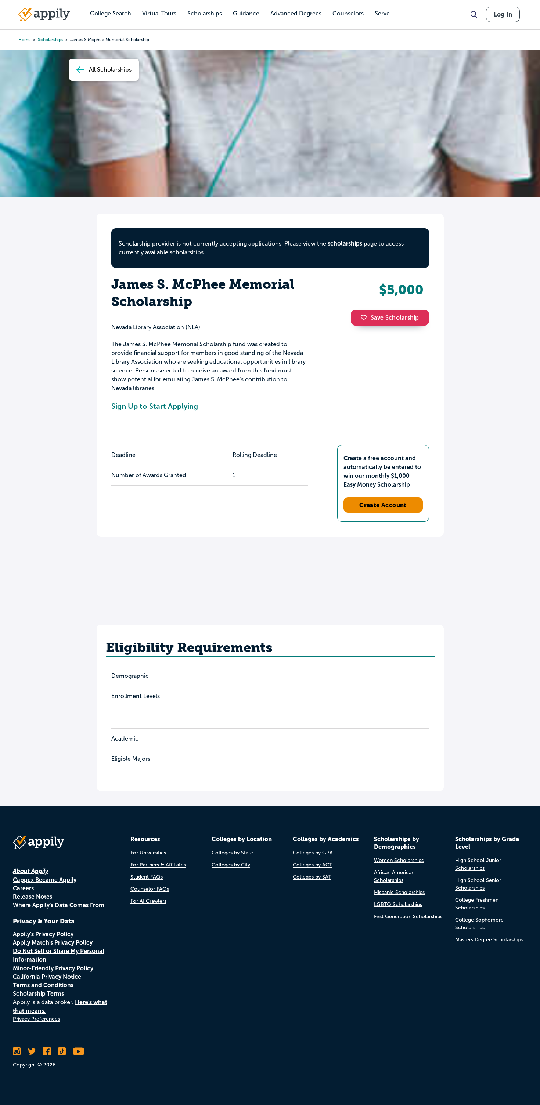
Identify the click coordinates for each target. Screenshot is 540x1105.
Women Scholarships (399, 860)
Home (24, 39)
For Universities (148, 852)
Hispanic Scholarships (399, 892)
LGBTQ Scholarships (398, 904)
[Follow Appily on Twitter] (32, 1051)
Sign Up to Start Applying (154, 406)
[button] (365, 317)
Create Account (383, 505)
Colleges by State (232, 852)
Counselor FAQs (149, 889)
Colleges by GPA (313, 852)
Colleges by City (231, 865)
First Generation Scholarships (408, 916)
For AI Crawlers (148, 901)
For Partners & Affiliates (158, 865)
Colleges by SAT (312, 877)
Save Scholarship (395, 318)
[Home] (44, 14)
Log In (503, 14)
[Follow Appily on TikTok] (62, 1051)
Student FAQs (146, 877)
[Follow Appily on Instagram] (17, 1051)
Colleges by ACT (312, 865)
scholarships (50, 39)
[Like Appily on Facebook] (47, 1051)
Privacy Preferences (36, 1019)
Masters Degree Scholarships (489, 939)
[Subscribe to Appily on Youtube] (78, 1051)
